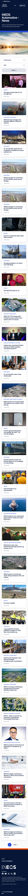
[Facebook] (3, 874)
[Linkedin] (15, 874)
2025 (5, 65)
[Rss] (12, 874)
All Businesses (7, 60)
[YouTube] (6, 874)
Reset (13, 70)
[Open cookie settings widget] (2, 893)
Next (16, 845)
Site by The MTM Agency (7, 891)
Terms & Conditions (7, 861)
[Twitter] (9, 874)
